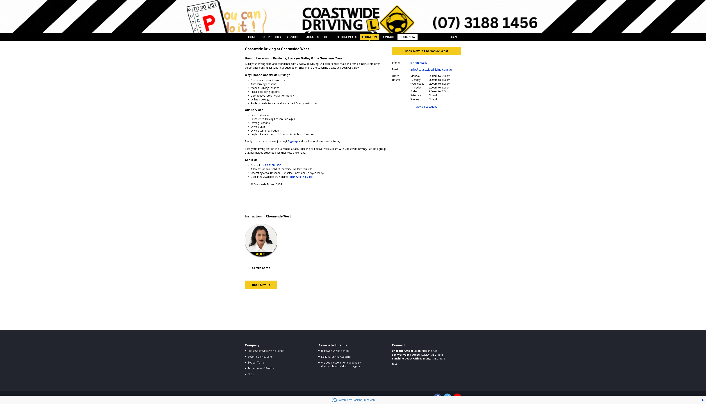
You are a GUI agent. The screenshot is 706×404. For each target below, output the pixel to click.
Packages (311, 37)
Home (252, 37)
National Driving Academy (336, 356)
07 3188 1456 (273, 165)
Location (369, 37)
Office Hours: (396, 77)
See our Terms (256, 362)
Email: (395, 69)
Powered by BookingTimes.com (356, 399)
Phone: (396, 62)
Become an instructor (260, 356)
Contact (388, 37)
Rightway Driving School (335, 350)
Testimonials (346, 37)
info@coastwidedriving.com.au (431, 70)
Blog (327, 37)
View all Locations (426, 106)
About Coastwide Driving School (266, 350)
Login (452, 37)
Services (292, 37)
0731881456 (418, 63)
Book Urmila (261, 285)
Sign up (293, 141)
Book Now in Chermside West (426, 51)
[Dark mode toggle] (703, 400)
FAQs (251, 374)
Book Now (407, 37)
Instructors (271, 37)
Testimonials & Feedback (262, 368)
